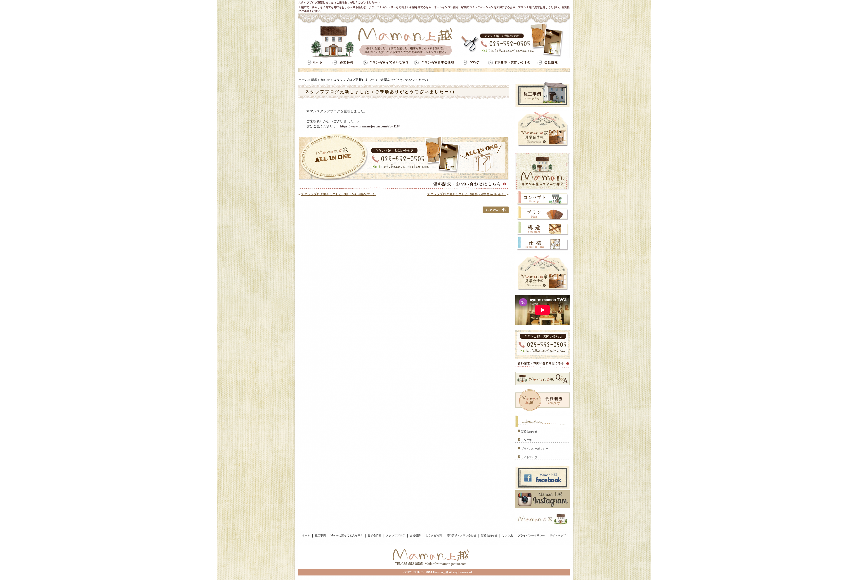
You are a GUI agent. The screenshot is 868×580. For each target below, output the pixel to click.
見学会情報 (374, 535)
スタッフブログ (395, 535)
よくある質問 (433, 535)
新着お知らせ (320, 80)
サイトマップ (529, 457)
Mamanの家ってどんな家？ (346, 535)
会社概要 (415, 535)
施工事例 (320, 535)
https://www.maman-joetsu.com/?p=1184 (370, 126)
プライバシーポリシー (534, 448)
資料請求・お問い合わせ (461, 535)
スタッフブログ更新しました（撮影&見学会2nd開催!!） (466, 194)
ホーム (303, 80)
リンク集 (526, 440)
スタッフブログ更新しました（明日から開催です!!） (338, 194)
